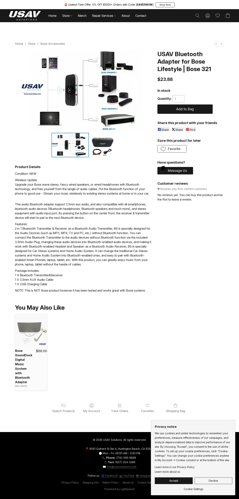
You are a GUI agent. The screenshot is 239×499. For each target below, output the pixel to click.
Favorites (147, 411)
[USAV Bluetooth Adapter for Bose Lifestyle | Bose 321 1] (102, 145)
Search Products (63, 411)
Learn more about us (167, 471)
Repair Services (103, 16)
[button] (165, 4)
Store (66, 16)
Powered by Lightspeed (119, 489)
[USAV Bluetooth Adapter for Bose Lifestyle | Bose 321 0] (70, 145)
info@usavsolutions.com (121, 466)
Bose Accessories (52, 44)
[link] (193, 487)
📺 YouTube (126, 475)
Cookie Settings (147, 482)
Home (52, 16)
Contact (140, 16)
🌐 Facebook (109, 475)
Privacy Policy (70, 482)
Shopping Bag (175, 411)
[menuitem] (216, 43)
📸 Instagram (143, 475)
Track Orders (119, 411)
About (125, 16)
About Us (128, 482)
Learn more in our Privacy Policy (175, 467)
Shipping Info (91, 482)
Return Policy (111, 482)
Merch (82, 16)
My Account (91, 411)
